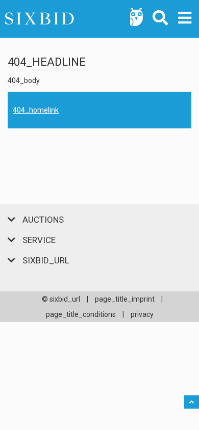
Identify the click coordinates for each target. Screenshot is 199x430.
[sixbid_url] (99, 19)
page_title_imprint (125, 299)
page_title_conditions (81, 314)
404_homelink (36, 110)
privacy (142, 314)
